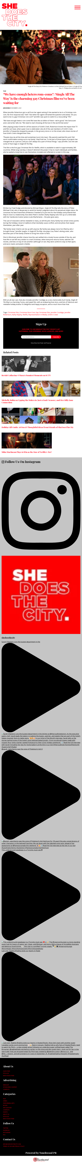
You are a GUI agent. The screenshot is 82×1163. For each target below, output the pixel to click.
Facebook (6, 1130)
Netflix (25, 315)
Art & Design (7, 1108)
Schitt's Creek (53, 315)
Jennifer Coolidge (57, 312)
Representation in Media (37, 315)
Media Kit (6, 1085)
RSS (4, 1135)
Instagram (6, 1132)
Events (5, 1112)
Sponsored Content (10, 1087)
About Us (6, 1114)
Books (5, 1105)
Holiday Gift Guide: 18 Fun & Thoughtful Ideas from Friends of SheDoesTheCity (37, 427)
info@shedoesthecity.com (12, 1144)
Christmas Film (13, 312)
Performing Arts (8, 1103)
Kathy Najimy (17, 315)
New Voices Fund (8, 1075)
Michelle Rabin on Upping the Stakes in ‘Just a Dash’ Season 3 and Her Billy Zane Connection (37, 401)
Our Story (6, 1071)
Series (5, 1101)
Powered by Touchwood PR (41, 1152)
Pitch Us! (6, 1073)
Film (4, 91)
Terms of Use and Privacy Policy (13, 1146)
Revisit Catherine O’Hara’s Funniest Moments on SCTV (26, 375)
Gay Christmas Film (43, 312)
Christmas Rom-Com (27, 312)
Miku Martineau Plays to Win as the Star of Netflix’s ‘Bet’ (27, 452)
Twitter (5, 1128)
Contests (6, 1089)
